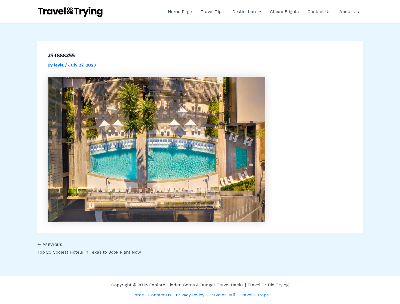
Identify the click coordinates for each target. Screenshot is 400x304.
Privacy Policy (190, 294)
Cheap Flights (284, 11)
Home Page (180, 11)
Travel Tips (212, 11)
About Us (349, 11)
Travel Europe (254, 294)
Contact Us (319, 11)
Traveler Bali (222, 294)
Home (137, 294)
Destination (244, 11)
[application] (258, 12)
